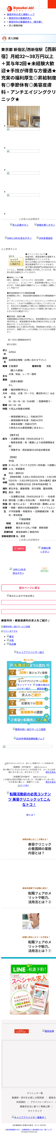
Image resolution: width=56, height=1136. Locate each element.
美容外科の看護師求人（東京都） (26, 22)
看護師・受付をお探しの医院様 (28, 1098)
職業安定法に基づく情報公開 (35, 1106)
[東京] (10, 636)
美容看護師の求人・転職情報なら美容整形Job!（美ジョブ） (30, 1130)
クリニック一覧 (35, 1093)
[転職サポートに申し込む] (15, 626)
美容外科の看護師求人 (20, 18)
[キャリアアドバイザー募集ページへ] (29, 1117)
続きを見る (51, 772)
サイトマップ (35, 1111)
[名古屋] (11, 644)
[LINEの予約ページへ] (29, 1012)
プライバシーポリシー (41, 1102)
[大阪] (10, 640)
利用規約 (21, 1102)
